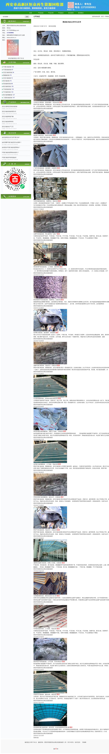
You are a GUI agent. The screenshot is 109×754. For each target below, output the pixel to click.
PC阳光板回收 (7, 69)
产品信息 (40, 13)
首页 (30, 13)
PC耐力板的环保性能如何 (9, 157)
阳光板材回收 (7, 83)
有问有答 (71, 13)
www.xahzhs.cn (11, 37)
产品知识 (61, 13)
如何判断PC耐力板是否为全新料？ (11, 142)
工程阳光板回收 (7, 97)
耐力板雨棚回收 (7, 95)
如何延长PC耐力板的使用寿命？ (11, 147)
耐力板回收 (6, 81)
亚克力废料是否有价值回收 (9, 106)
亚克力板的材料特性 (7, 121)
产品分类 (51, 13)
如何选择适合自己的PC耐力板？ (11, 137)
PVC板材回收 (7, 92)
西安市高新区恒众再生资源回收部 (43, 108)
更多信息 (36, 737)
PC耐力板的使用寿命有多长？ (10, 152)
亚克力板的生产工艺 (7, 126)
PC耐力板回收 (7, 67)
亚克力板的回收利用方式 (9, 111)
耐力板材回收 (7, 86)
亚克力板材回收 (7, 72)
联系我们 (81, 13)
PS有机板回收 (7, 89)
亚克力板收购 (7, 78)
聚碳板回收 (6, 75)
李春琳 (84, 742)
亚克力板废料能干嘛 (7, 116)
